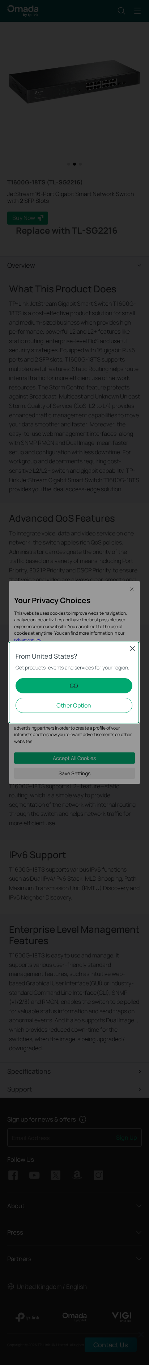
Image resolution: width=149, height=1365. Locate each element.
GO (74, 686)
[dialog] (74, 682)
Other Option (73, 705)
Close (132, 648)
